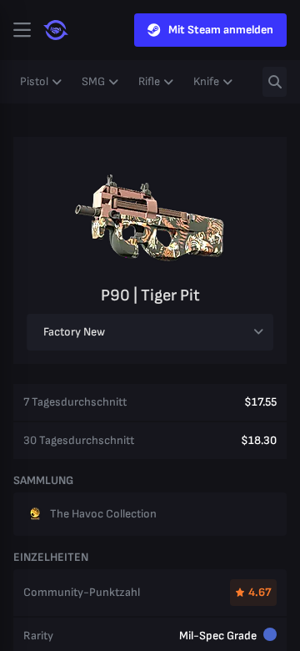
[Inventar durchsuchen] (275, 82)
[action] (21, 30)
